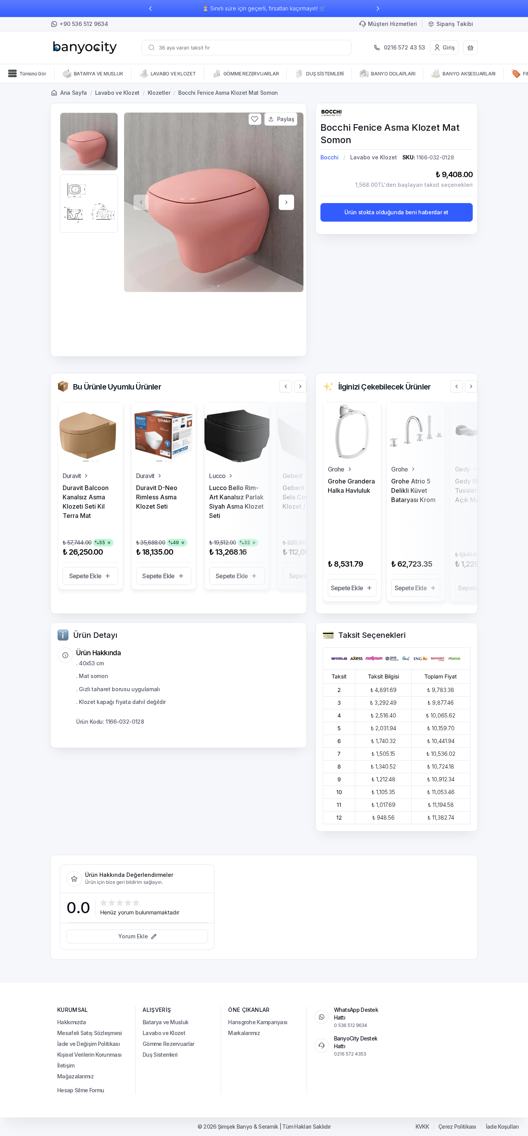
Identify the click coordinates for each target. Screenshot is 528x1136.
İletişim (65, 1065)
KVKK (422, 1126)
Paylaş (286, 119)
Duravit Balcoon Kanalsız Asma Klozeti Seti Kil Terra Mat (86, 501)
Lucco (217, 476)
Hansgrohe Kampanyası (257, 1022)
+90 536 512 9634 (84, 23)
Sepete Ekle (85, 576)
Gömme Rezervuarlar (168, 1043)
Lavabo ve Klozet (117, 92)
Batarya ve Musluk (165, 1022)
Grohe (336, 469)
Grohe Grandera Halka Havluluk (351, 485)
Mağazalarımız (75, 1076)
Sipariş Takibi (454, 23)
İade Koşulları (502, 1126)
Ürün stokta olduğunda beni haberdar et (396, 212)
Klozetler (159, 92)
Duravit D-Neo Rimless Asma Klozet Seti (156, 497)
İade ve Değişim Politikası (88, 1043)
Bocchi (329, 157)
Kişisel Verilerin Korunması (89, 1054)
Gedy (462, 469)
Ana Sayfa (73, 92)
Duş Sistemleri (160, 1054)
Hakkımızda (71, 1022)
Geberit (292, 476)
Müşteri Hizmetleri (392, 23)
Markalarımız (244, 1033)
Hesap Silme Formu (80, 1090)
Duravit (72, 476)
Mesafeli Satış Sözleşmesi (89, 1033)
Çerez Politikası (457, 1126)
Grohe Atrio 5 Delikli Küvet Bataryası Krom (413, 490)
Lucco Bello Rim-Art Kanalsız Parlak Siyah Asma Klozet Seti (236, 501)
